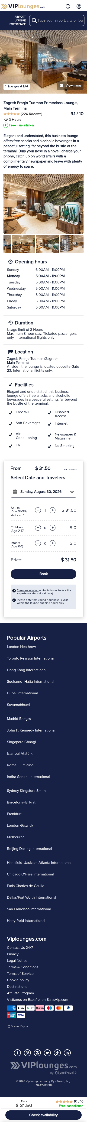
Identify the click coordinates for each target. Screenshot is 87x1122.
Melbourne (16, 837)
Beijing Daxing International (29, 848)
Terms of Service (20, 973)
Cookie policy (18, 980)
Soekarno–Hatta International (30, 681)
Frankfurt (14, 814)
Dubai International (22, 693)
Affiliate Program (20, 993)
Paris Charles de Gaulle (25, 886)
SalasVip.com (57, 999)
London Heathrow (21, 646)
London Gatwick (20, 825)
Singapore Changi (21, 742)
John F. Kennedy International (31, 730)
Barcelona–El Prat (21, 802)
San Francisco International (29, 909)
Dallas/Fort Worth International (31, 897)
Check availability (43, 1115)
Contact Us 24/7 (20, 947)
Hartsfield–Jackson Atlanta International (39, 862)
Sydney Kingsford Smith (26, 790)
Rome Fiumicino (20, 765)
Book (43, 574)
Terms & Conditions (22, 967)
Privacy (13, 954)
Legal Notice (17, 960)
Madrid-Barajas (19, 718)
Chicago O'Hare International (30, 874)
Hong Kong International (26, 670)
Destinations (17, 986)
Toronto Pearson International (31, 658)
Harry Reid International (26, 920)
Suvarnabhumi (18, 704)
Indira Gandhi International (28, 776)
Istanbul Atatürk (19, 753)
